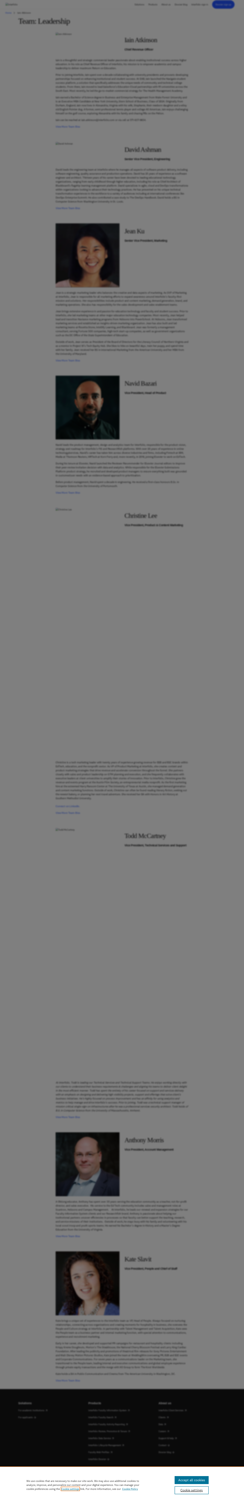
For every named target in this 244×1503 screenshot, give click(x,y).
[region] (122, 1484)
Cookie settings (70, 1489)
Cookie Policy (130, 1489)
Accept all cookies (191, 1480)
